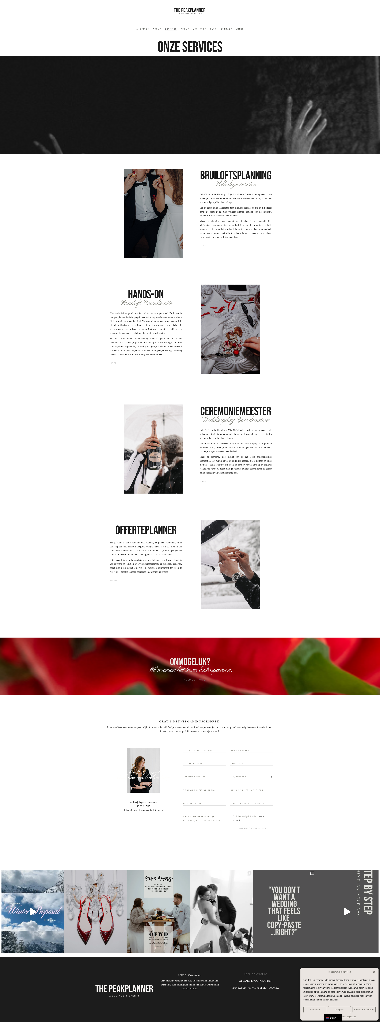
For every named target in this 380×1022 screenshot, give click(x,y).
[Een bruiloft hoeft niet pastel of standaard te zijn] (221, 911)
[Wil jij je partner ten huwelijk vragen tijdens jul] (32, 911)
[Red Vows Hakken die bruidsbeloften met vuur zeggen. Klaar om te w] (95, 911)
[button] (374, 971)
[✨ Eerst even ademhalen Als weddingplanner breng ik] (347, 911)
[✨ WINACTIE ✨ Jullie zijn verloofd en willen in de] (158, 911)
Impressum (351, 1016)
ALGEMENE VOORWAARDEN (255, 981)
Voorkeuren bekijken (364, 1009)
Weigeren (339, 1009)
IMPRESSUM (239, 988)
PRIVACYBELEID (257, 988)
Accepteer (315, 1009)
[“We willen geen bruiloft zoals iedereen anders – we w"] (284, 911)
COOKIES (274, 988)
